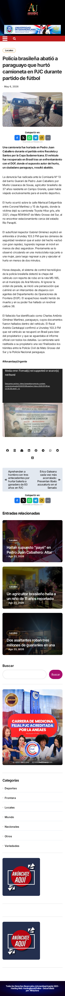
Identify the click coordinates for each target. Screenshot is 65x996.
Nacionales (12, 826)
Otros (8, 836)
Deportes (11, 788)
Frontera (10, 798)
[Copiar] (41, 137)
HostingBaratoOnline (32, 988)
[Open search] (15, 38)
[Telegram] (35, 137)
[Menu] (6, 38)
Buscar (8, 666)
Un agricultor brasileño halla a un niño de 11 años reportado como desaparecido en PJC (31, 599)
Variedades (12, 846)
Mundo (9, 817)
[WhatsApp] (29, 137)
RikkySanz (34, 990)
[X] (23, 137)
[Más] (48, 137)
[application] (32, 386)
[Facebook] (17, 137)
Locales (9, 50)
